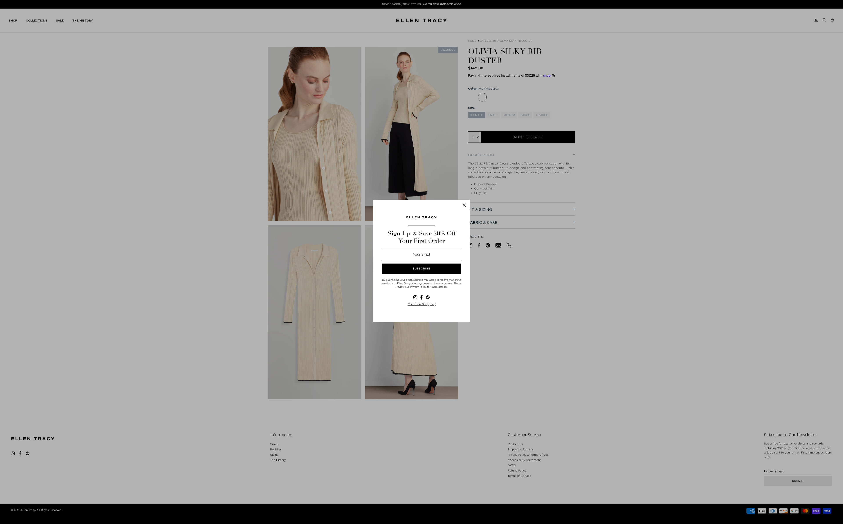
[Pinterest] (428, 297)
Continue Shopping (422, 304)
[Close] (464, 205)
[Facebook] (421, 297)
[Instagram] (415, 297)
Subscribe (421, 268)
